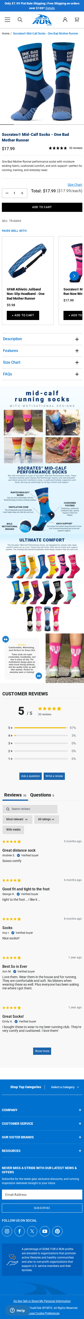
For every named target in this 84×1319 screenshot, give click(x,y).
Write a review (54, 776)
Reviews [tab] (15, 795)
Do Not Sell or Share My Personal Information (42, 1301)
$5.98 (11, 305)
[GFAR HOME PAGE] (42, 19)
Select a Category (62, 1087)
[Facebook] (19, 1231)
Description (12, 339)
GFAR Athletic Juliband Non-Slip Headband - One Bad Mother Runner (26, 293)
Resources (11, 1151)
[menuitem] (65, 19)
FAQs (7, 374)
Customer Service (17, 1123)
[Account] (65, 19)
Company (10, 1110)
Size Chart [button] (75, 185)
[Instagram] (7, 1231)
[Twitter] (32, 1231)
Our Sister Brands (18, 1137)
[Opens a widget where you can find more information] (17, 1311)
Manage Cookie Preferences (42, 1313)
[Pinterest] (57, 1231)
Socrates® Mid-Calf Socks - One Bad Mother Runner (35, 137)
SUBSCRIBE (42, 1208)
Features (10, 350)
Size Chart (11, 362)
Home (5, 33)
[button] (7, 20)
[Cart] (77, 19)
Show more (42, 1051)
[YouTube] (45, 1231)
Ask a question (30, 776)
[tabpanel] (42, 932)
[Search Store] (20, 20)
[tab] (42, 795)
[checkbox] (13, 830)
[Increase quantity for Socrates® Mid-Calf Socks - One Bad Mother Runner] (22, 193)
